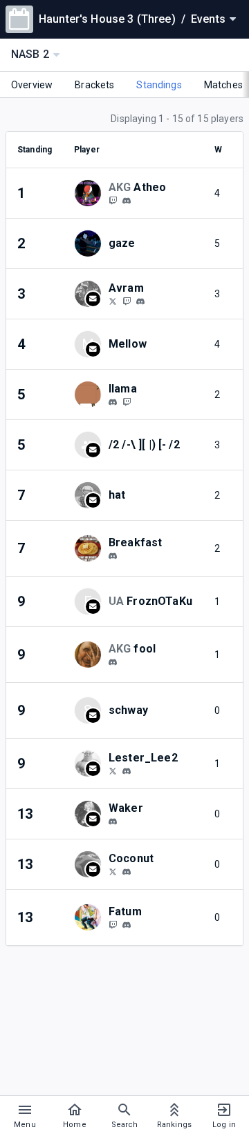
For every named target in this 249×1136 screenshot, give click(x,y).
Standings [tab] (158, 84)
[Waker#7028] (113, 821)
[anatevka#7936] (113, 662)
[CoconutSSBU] (113, 871)
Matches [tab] (223, 84)
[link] (126, 200)
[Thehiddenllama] (126, 401)
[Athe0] (113, 200)
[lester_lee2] (126, 771)
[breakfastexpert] (113, 556)
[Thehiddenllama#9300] (113, 402)
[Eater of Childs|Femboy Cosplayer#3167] (126, 872)
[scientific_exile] (113, 924)
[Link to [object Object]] (91, 193)
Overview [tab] (32, 84)
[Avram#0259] (140, 301)
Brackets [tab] (94, 84)
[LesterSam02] (113, 770)
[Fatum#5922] (126, 925)
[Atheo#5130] (126, 201)
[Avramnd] (113, 300)
